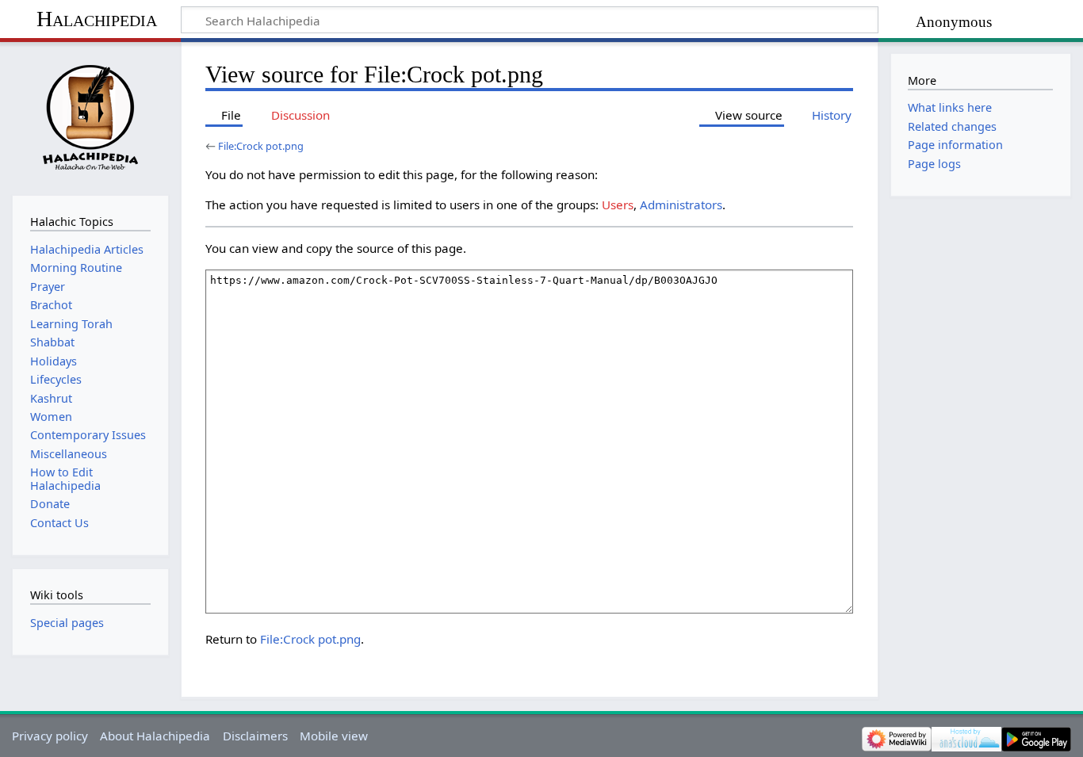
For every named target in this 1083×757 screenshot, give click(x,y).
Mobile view (334, 736)
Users (617, 204)
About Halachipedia (155, 736)
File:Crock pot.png (261, 146)
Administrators (681, 204)
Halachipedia (96, 18)
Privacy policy (50, 736)
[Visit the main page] (90, 117)
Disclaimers (255, 736)
